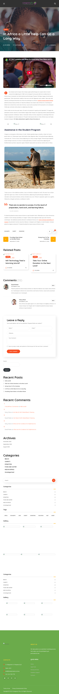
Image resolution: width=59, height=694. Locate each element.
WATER (52, 515)
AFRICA (6, 515)
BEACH (7, 459)
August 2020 (6, 447)
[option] (16, 124)
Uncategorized (9, 472)
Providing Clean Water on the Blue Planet (15, 391)
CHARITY (6, 29)
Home (32, 664)
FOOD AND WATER (10, 467)
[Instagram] (15, 678)
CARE (19, 515)
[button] (55, 3)
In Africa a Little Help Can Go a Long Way (15, 388)
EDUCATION (40, 515)
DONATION (8, 464)
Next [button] (50, 124)
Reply (53, 285)
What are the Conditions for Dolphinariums (24, 423)
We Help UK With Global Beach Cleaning (23, 412)
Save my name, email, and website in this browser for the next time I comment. (28, 346)
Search (5, 361)
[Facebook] (8, 678)
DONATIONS (21, 231)
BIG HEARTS (7, 231)
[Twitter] (4, 678)
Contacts (33, 675)
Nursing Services (35, 670)
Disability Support (35, 672)
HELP (47, 515)
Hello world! (8, 381)
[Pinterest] (11, 678)
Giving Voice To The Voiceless (12, 386)
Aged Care (33, 667)
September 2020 (7, 444)
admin (8, 45)
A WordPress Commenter (11, 406)
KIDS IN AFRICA (9, 469)
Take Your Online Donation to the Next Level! (42, 263)
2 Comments (52, 45)
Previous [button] (8, 124)
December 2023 (7, 441)
